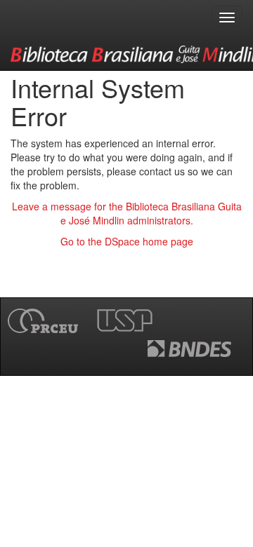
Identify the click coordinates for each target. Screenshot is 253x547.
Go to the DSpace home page (126, 241)
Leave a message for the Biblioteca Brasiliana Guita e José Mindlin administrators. (127, 213)
